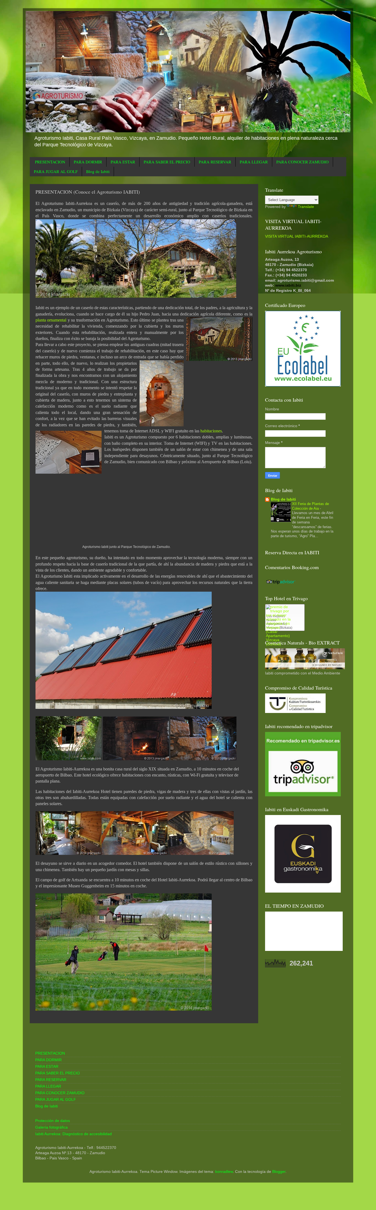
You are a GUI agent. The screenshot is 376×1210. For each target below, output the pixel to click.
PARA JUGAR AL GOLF (56, 171)
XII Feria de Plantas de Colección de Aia (310, 506)
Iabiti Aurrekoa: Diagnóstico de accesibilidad (73, 1134)
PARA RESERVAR (215, 161)
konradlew (224, 1172)
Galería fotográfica (51, 1127)
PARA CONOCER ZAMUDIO (302, 161)
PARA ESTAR (123, 161)
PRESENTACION (50, 161)
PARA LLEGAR (254, 161)
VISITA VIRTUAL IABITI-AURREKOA (296, 236)
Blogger (278, 1172)
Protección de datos (52, 1121)
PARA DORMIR (88, 161)
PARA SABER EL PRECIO (167, 161)
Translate (306, 207)
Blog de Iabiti (98, 171)
